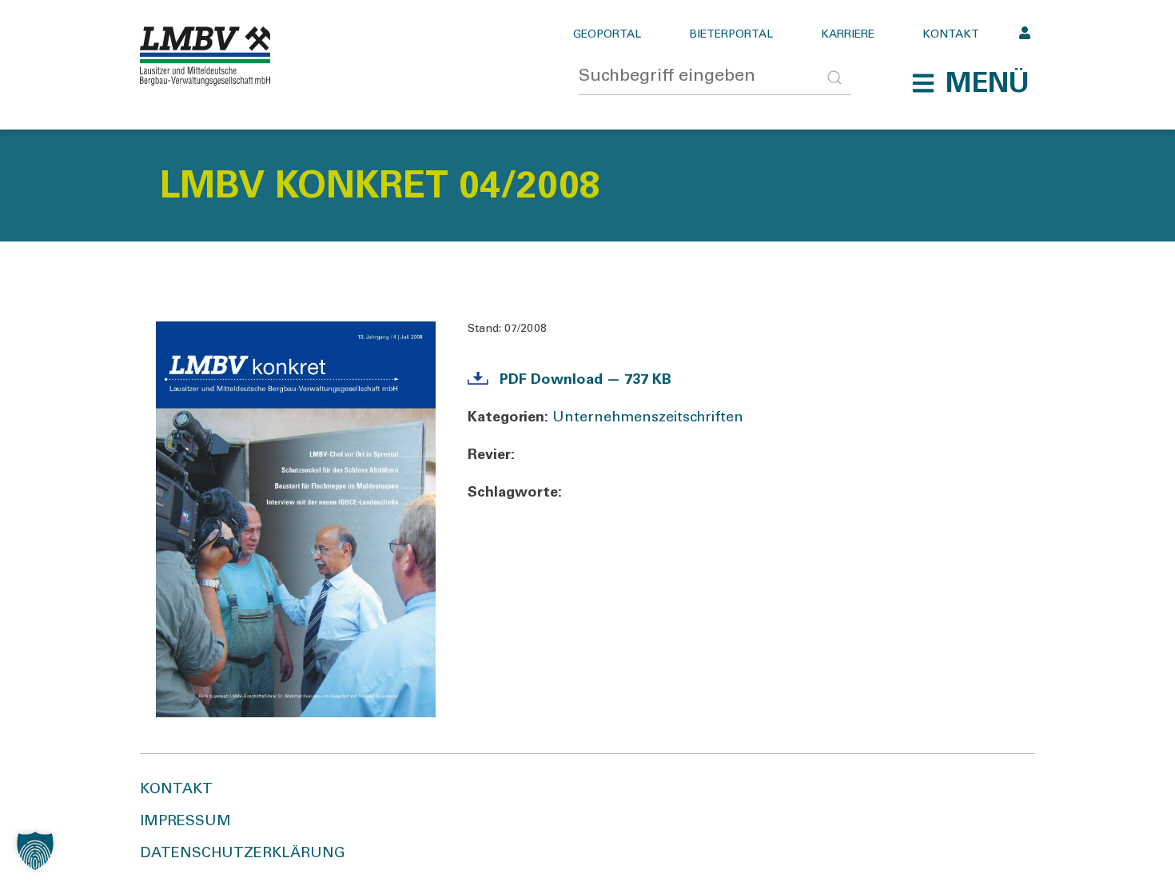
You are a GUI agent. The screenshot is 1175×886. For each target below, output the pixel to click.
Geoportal (607, 35)
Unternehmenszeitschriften (647, 418)
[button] (970, 83)
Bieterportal (731, 35)
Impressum (185, 822)
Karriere (847, 35)
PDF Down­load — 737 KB (585, 380)
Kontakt (950, 35)
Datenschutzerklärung (242, 854)
